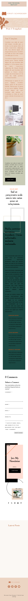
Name (7, 404)
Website (8, 416)
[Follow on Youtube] (18, 503)
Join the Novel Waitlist (14, 4)
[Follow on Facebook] (8, 503)
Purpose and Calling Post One (14, 533)
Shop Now (10, 179)
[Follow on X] (11, 503)
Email (7, 410)
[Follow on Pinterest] (21, 503)
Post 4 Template (14, 542)
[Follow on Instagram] (15, 503)
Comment (8, 392)
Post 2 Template (14, 559)
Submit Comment (18, 432)
